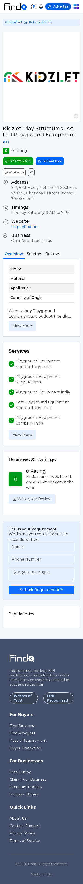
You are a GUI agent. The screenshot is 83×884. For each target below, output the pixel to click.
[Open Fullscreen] (76, 115)
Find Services (22, 726)
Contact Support (25, 826)
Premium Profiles (26, 787)
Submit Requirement (39, 590)
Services (34, 254)
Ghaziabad (13, 22)
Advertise (61, 6)
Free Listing (21, 772)
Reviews (52, 254)
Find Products (22, 733)
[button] (41, 77)
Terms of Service (25, 841)
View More (22, 326)
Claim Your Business (28, 779)
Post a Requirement (28, 740)
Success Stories (24, 794)
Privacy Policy (22, 833)
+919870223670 (20, 161)
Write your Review (33, 499)
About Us (18, 818)
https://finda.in (24, 227)
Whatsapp (16, 172)
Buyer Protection (25, 748)
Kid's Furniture (40, 22)
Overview (14, 254)
